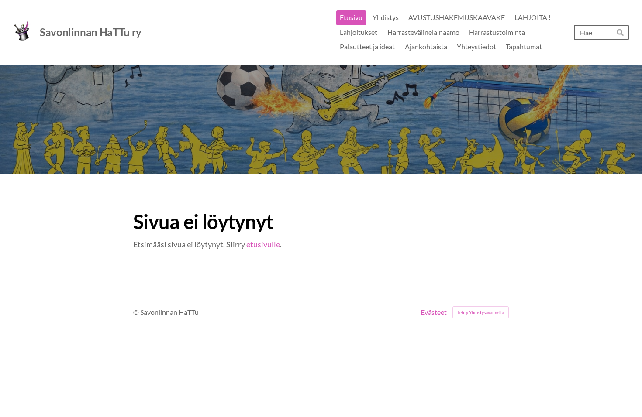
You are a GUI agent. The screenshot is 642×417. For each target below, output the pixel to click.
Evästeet (434, 312)
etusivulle (263, 244)
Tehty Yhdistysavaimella (480, 312)
